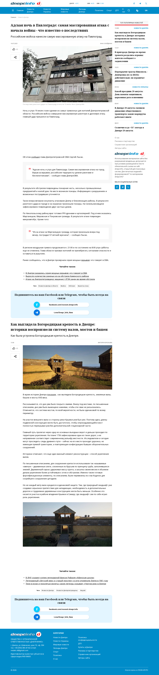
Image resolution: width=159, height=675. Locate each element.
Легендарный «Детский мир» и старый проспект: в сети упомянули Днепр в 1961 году (67, 580)
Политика (99, 10)
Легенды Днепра (82, 10)
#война (63, 286)
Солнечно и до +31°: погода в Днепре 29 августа (129, 129)
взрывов (85, 260)
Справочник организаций (126, 144)
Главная (20, 10)
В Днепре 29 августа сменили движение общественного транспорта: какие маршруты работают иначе (130, 112)
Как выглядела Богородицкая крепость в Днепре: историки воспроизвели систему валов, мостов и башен (130, 37)
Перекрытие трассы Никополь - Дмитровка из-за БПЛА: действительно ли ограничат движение (131, 76)
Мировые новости (65, 10)
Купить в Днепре (85, 647)
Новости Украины (47, 10)
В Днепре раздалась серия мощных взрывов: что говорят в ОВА (56, 273)
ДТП (117, 10)
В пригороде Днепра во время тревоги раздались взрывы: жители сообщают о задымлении (130, 57)
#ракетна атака (83, 286)
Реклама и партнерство (125, 141)
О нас (123, 10)
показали (51, 394)
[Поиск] (129, 10)
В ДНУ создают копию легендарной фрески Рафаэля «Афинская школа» (60, 577)
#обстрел (72, 286)
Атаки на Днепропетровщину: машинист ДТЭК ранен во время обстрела (60, 279)
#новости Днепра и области (48, 286)
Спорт (109, 10)
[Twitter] (146, 3)
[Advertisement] (67, 137)
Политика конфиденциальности (87, 638)
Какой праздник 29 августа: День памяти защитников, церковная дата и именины (129, 94)
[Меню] (13, 10)
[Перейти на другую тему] (137, 10)
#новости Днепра (48, 590)
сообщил (35, 157)
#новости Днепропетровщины (67, 590)
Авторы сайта (120, 148)
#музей (82, 590)
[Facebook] (134, 3)
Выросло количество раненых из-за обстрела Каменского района (57, 276)
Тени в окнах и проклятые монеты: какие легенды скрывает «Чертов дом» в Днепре (66, 583)
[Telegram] (140, 3)
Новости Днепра (30, 10)
